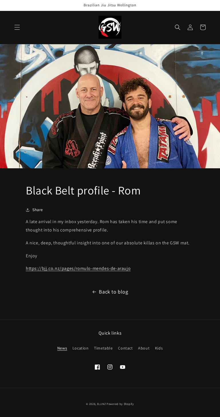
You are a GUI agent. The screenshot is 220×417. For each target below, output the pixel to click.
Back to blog (113, 291)
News (62, 348)
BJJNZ (101, 404)
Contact (125, 348)
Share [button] (37, 209)
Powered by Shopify (120, 404)
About (144, 348)
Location (80, 348)
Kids (159, 348)
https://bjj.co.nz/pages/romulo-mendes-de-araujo (78, 268)
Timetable (103, 348)
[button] (17, 27)
